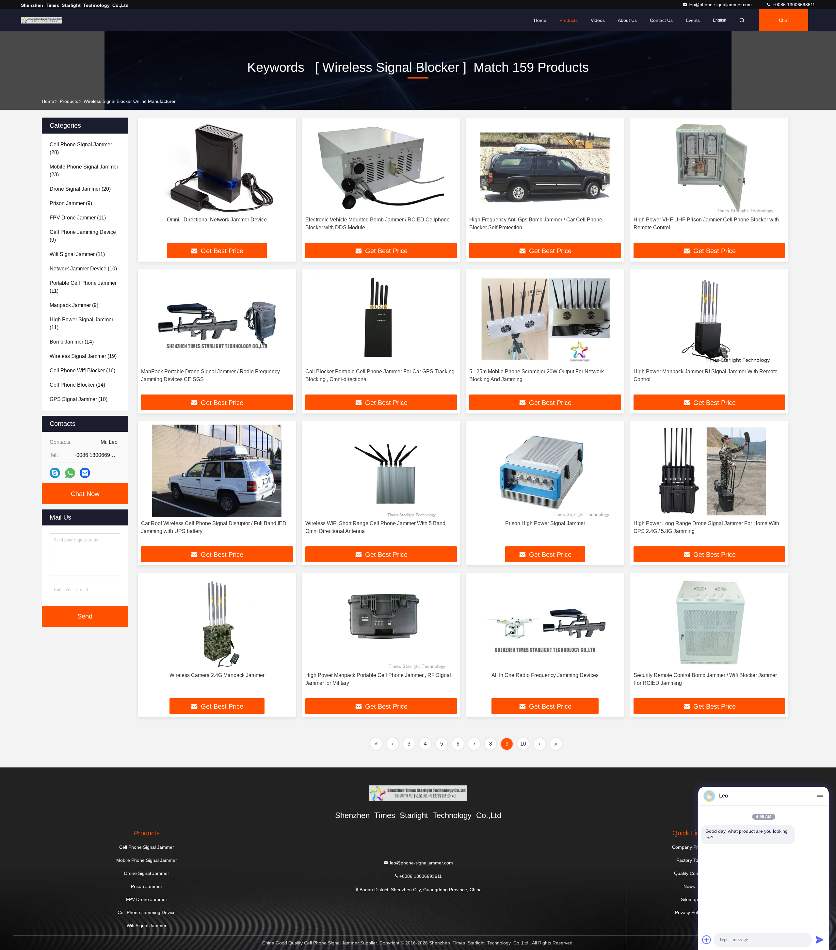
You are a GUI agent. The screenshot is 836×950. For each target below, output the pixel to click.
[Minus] (820, 796)
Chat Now (85, 493)
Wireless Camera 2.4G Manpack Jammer (217, 675)
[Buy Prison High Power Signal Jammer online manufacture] (545, 471)
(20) (80, 189)
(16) (82, 370)
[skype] (55, 473)
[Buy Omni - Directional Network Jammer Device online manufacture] (217, 167)
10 (523, 744)
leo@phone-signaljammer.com (721, 4)
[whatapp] (70, 473)
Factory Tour (689, 860)
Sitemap (689, 899)
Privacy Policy (689, 912)
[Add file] (706, 939)
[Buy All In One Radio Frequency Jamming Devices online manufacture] (545, 622)
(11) (78, 217)
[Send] (819, 939)
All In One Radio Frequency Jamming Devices (545, 675)
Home (540, 20)
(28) (81, 148)
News (689, 886)
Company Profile (689, 847)
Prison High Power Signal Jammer (545, 523)
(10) (83, 268)
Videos (598, 20)
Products (568, 20)
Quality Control (689, 873)
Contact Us (661, 20)
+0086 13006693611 (793, 4)
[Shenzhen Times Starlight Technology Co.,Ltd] (41, 20)
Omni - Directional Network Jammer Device (217, 219)
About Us (627, 20)
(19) (83, 356)
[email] (85, 473)
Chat (784, 20)
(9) (71, 203)
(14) (72, 342)
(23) (84, 170)
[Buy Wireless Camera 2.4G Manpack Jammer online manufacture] (217, 622)
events (693, 20)
